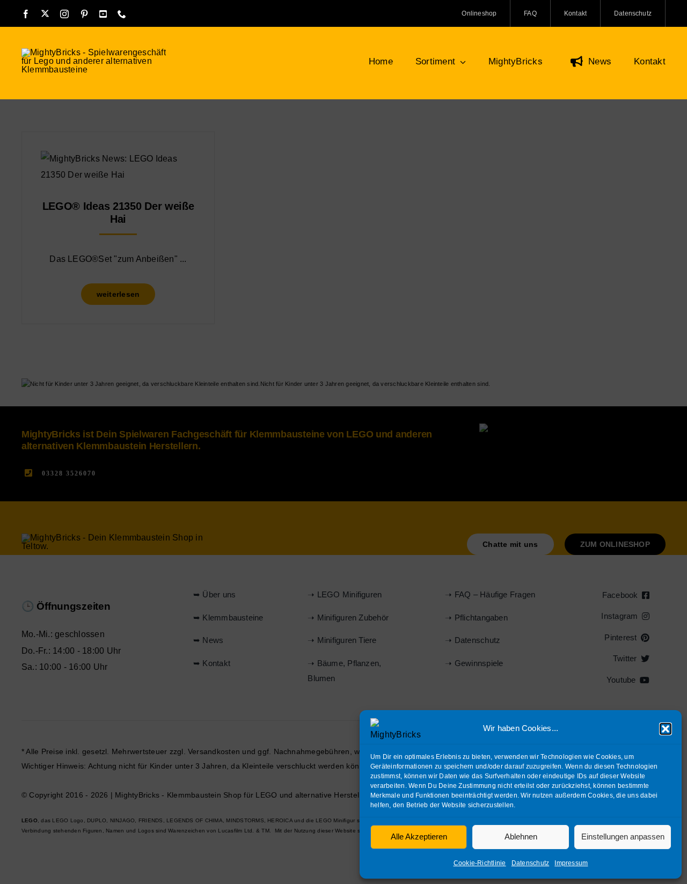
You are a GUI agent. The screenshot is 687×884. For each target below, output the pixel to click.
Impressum (571, 863)
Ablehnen (521, 836)
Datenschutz (530, 863)
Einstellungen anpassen (622, 836)
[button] (665, 729)
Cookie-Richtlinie (480, 863)
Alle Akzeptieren (419, 836)
